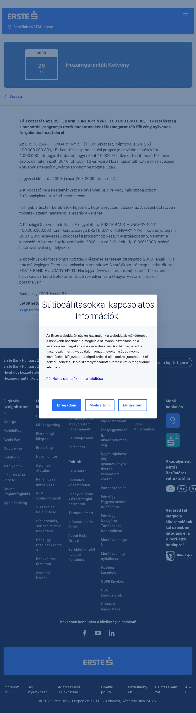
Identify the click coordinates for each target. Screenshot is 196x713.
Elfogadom (66, 405)
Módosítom (100, 405)
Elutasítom (132, 405)
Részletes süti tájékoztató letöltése (74, 379)
